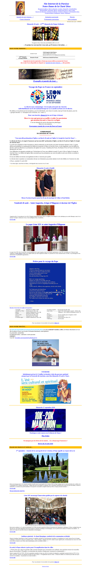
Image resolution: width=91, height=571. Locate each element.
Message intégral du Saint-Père (17, 490)
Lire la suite (12, 219)
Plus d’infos (45, 436)
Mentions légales (45, 566)
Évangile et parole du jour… (45, 81)
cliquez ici (44, 115)
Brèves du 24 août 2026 (45, 443)
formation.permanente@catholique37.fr (26, 338)
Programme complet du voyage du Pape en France (45, 126)
